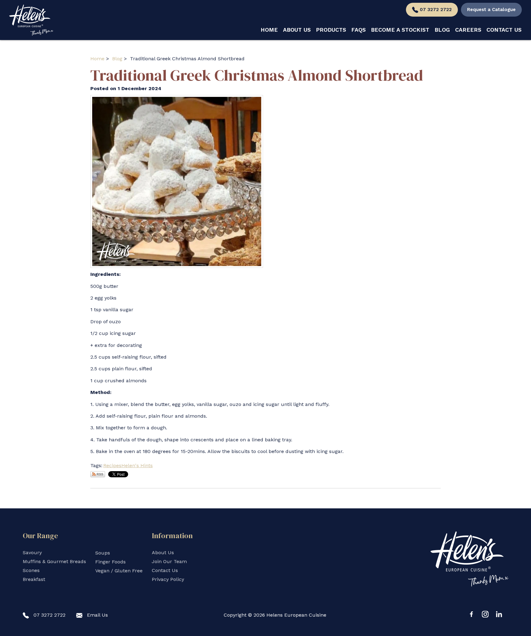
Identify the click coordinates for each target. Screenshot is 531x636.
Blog (442, 29)
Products (331, 29)
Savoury (32, 552)
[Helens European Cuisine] (31, 20)
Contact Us (503, 29)
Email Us (97, 615)
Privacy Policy (168, 579)
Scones (31, 570)
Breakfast (34, 579)
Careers (468, 29)
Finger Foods (110, 562)
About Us (297, 29)
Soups (102, 553)
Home (269, 29)
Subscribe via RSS (97, 474)
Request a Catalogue (491, 9)
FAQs (358, 29)
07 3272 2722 (436, 9)
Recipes (112, 465)
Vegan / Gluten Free (119, 571)
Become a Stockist (400, 29)
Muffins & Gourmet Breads (54, 561)
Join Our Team (169, 561)
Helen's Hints (137, 465)
